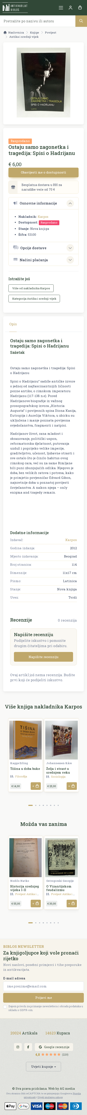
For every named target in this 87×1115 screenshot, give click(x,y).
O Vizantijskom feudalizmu (58, 888)
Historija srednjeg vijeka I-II (24, 888)
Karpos (43, 217)
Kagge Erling (19, 763)
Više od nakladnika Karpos (31, 288)
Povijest (50, 32)
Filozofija (21, 776)
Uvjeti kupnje (42, 1066)
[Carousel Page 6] (50, 805)
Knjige (34, 32)
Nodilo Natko (19, 880)
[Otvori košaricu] (80, 7)
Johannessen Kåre (59, 763)
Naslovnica (16, 32)
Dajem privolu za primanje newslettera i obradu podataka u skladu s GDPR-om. (45, 1008)
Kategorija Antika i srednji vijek (34, 298)
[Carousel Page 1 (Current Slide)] (30, 805)
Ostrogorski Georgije (60, 880)
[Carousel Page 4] (43, 805)
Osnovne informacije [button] (38, 203)
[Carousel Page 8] (58, 805)
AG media (67, 1089)
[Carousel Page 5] (47, 805)
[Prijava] (70, 7)
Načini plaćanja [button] (34, 260)
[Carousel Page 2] (35, 805)
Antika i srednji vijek (24, 37)
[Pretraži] (81, 21)
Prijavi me (43, 997)
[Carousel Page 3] (39, 805)
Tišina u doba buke (25, 769)
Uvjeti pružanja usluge (50, 1097)
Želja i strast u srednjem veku (58, 770)
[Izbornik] (61, 7)
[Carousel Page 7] (54, 805)
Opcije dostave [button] (33, 248)
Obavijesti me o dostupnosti (43, 172)
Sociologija (58, 776)
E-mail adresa (14, 978)
